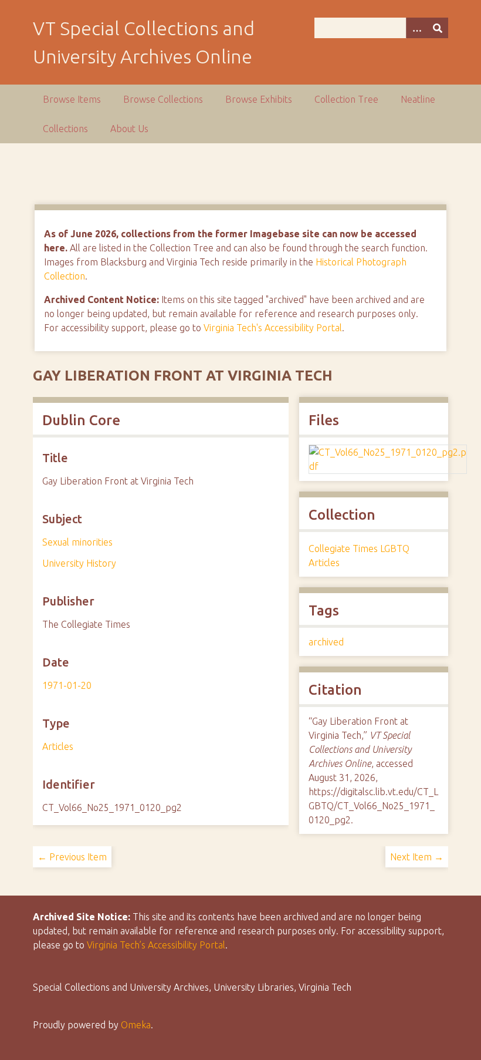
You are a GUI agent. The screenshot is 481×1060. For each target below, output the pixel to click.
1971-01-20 (67, 685)
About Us (129, 128)
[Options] (416, 28)
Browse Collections (163, 99)
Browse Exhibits (258, 99)
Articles (57, 746)
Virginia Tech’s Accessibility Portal (156, 945)
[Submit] (437, 28)
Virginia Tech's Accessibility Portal (273, 327)
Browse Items (72, 99)
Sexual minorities (77, 542)
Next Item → (416, 857)
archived (326, 642)
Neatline (418, 99)
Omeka (136, 1024)
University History (79, 563)
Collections (65, 128)
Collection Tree (346, 99)
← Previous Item (72, 857)
